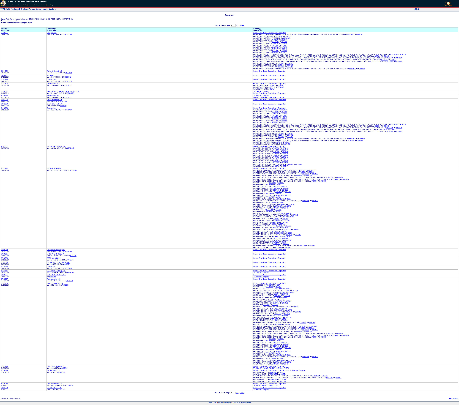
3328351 (289, 240)
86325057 (390, 61)
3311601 (286, 244)
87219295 (73, 170)
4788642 (393, 60)
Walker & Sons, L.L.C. (54, 71)
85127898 (305, 201)
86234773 (275, 49)
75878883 (275, 42)
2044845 (284, 43)
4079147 (309, 176)
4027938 (315, 201)
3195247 (296, 229)
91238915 (4, 370)
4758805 (403, 54)
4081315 (288, 36)
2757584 (288, 192)
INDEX (215, 402)
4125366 (325, 376)
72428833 (279, 213)
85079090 (290, 164)
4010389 (299, 164)
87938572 (4, 91)
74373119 (275, 222)
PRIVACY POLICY (246, 402)
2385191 (282, 202)
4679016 (284, 51)
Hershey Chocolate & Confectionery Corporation (269, 33)
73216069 (286, 215)
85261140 (279, 36)
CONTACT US (236, 402)
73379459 (269, 185)
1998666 (284, 40)
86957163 (272, 87)
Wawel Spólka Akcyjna (55, 283)
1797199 (285, 219)
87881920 (68, 35)
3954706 (290, 67)
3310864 (285, 155)
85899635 (275, 47)
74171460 (276, 150)
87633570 (4, 262)
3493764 (312, 245)
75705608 (273, 202)
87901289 (4, 104)
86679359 (273, 374)
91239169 (4, 283)
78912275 (275, 238)
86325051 (384, 60)
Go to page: (226, 25)
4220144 (285, 159)
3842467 (288, 195)
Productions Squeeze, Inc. (56, 366)
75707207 (275, 228)
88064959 (4, 71)
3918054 (281, 183)
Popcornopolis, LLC (53, 279)
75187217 (275, 190)
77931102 (272, 183)
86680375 (273, 379)
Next (242, 25)
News (48, 5)
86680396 (273, 381)
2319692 (292, 204)
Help (51, 5)
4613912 (284, 49)
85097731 (305, 174)
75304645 (282, 204)
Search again (453, 398)
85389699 (315, 376)
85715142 (276, 162)
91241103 (4, 168)
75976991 (279, 226)
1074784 (288, 213)
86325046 (389, 58)
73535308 (282, 217)
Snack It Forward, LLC (54, 100)
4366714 (346, 179)
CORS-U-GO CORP (54, 258)
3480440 (285, 153)
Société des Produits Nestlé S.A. (58, 262)
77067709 (276, 155)
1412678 (285, 208)
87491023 (61, 372)
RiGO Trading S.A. (53, 84)
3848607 (278, 197)
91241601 (4, 146)
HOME (211, 402)
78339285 (266, 305)
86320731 (275, 51)
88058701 (4, 75)
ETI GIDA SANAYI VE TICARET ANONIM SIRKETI (271, 368)
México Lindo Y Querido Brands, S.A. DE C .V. (63, 91)
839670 (280, 85)
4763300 (386, 56)
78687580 (289, 235)
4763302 (360, 35)
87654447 (70, 148)
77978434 (276, 157)
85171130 (276, 159)
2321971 (285, 228)
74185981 (276, 219)
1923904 (285, 148)
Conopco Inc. (51, 108)
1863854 (338, 378)
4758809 (362, 69)
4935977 (285, 166)
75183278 (269, 210)
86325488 (351, 35)
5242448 (281, 87)
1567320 (286, 188)
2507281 (282, 224)
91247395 (4, 84)
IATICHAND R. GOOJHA (55, 254)
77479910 (278, 247)
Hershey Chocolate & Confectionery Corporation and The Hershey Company (279, 370)
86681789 (276, 166)
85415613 (331, 177)
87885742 (68, 85)
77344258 (302, 245)
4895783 (288, 206)
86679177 (269, 211)
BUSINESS (227, 402)
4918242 (278, 211)
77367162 (276, 153)
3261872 (275, 305)
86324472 (393, 54)
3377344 (284, 242)
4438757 (323, 181)
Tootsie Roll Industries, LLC (56, 275)
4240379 (340, 177)
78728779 (287, 229)
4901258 (283, 374)
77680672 (278, 195)
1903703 (284, 222)
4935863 (283, 381)
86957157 (272, 89)
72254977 (272, 85)
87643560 (4, 258)
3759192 (311, 172)
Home (9, 5)
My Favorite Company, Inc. (56, 146)
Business (36, 5)
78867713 (277, 237)
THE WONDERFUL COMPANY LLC (265, 385)
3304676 (285, 238)
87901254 (4, 100)
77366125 (276, 152)
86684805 (278, 206)
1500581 (284, 186)
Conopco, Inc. (52, 33)
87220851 (4, 275)
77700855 (281, 63)
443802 (282, 372)
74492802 (276, 148)
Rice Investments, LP (54, 384)
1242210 (278, 185)
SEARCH (220, 402)
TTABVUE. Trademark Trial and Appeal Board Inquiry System (28, 9)
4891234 (399, 58)
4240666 (285, 161)
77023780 (279, 240)
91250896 (4, 33)
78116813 (278, 192)
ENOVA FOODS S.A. (54, 388)
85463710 (276, 161)
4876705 (399, 61)
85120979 (281, 65)
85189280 (299, 176)
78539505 (274, 231)
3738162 (285, 157)
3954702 (290, 65)
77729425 (269, 197)
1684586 (285, 150)
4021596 (315, 174)
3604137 (287, 247)
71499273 (273, 372)
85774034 (314, 181)
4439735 (284, 47)
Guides (25, 5)
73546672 (276, 208)
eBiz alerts (43, 5)
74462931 (329, 378)
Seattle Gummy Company (56, 250)
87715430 (68, 110)
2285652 (288, 226)
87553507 (4, 279)
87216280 (4, 384)
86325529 (352, 69)
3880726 (290, 63)
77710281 (302, 172)
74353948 (277, 220)
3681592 (287, 237)
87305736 (286, 38)
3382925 (289, 233)
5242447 (284, 52)
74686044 (275, 43)
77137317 (276, 244)
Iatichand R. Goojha (54, 168)
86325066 (377, 56)
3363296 (298, 235)
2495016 (284, 42)
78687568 (279, 233)
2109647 (284, 45)
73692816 (274, 186)
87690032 (4, 250)
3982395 (288, 199)
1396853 (291, 217)
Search (20, 5)
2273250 (285, 190)
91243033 (4, 108)
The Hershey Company (261, 91)
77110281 (275, 242)
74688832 (273, 224)
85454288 (336, 179)
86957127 (275, 52)
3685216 (313, 170)
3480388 (285, 152)
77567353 (304, 170)
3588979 (284, 231)
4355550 (285, 162)
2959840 (278, 193)
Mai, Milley (50, 75)
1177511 (295, 215)
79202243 (65, 285)
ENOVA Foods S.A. (53, 370)
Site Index (15, 5)
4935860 (283, 379)
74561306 (275, 40)
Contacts (30, 5)
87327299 (4, 366)
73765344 (276, 188)
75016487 (275, 45)
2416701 (278, 210)
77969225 (278, 199)
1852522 (287, 220)
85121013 (281, 67)
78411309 (269, 193)
